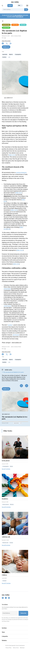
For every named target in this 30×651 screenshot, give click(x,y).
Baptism (11, 54)
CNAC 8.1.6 (16, 264)
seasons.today (6, 27)
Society (11, 542)
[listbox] (20, 5)
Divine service (6, 504)
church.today (15, 24)
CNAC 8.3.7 (18, 192)
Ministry (12, 504)
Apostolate (4, 54)
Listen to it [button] (9, 97)
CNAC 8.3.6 (14, 210)
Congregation (18, 54)
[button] (21, 385)
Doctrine (4, 57)
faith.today (23, 24)
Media (11, 466)
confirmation (7, 306)
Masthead (22, 647)
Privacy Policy (8, 647)
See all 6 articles (6, 545)
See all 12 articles (6, 507)
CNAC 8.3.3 (12, 155)
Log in (10, 5)
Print (3, 37)
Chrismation (7, 288)
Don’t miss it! (19, 16)
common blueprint (21, 172)
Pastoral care (5, 542)
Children (4, 580)
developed (16, 335)
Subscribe (23, 613)
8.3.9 (8, 229)
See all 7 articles (6, 469)
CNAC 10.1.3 (19, 250)
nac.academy (18, 15)
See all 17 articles (6, 583)
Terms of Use (16, 647)
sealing (10, 325)
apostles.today (6, 24)
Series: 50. (6, 47)
